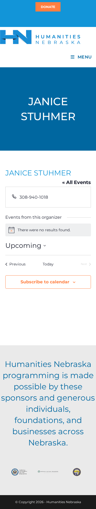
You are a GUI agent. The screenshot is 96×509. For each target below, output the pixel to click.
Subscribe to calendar (45, 281)
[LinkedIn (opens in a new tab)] (50, 19)
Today (48, 264)
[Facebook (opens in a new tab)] (47, 19)
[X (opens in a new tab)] (45, 19)
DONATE (48, 7)
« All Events (76, 182)
